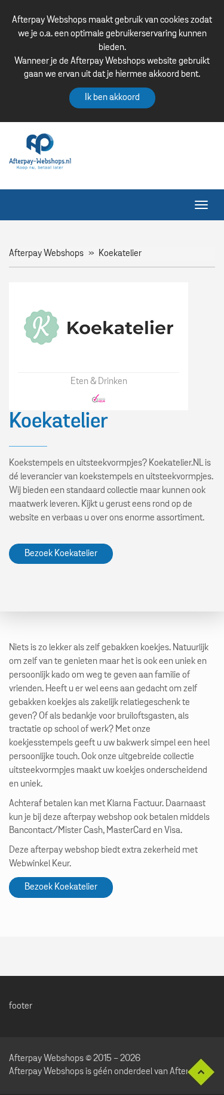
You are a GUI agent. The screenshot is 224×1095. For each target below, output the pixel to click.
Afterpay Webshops (46, 253)
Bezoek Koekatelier (60, 554)
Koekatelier (120, 253)
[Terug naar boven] (196, 1072)
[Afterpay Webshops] (40, 151)
